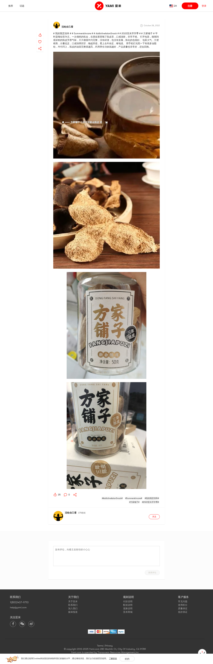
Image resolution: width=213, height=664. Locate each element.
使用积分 (182, 605)
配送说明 (127, 605)
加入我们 (73, 608)
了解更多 (113, 658)
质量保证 (182, 608)
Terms (100, 645)
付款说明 (127, 601)
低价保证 (182, 612)
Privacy (109, 645)
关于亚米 (73, 601)
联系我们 (73, 605)
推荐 (10, 6)
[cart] (202, 653)
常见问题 (182, 601)
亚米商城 (127, 612)
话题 (22, 6)
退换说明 (127, 608)
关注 (154, 516)
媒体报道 (73, 612)
